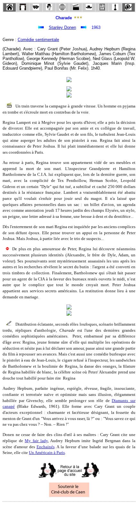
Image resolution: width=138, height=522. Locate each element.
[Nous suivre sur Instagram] (81, 510)
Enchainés (46, 446)
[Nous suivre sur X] (69, 510)
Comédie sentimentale (38, 39)
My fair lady (36, 440)
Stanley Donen (62, 27)
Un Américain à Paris (47, 452)
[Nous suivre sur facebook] (56, 510)
